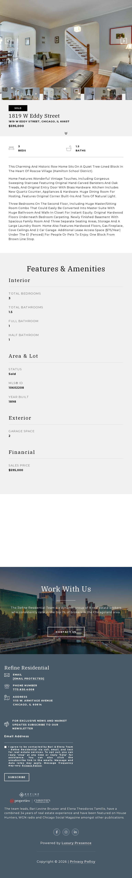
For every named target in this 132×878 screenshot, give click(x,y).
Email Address (16, 736)
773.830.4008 (23, 689)
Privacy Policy (32, 765)
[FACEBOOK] (56, 832)
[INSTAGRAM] (66, 832)
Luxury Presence (77, 843)
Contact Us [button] (66, 632)
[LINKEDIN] (75, 832)
